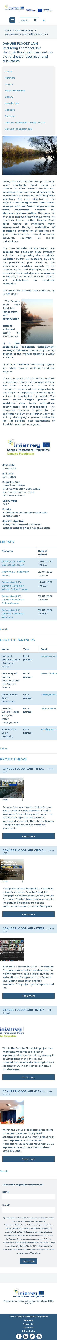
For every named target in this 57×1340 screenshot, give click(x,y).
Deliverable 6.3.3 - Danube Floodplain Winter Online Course (15, 586)
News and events (15, 90)
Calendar (10, 116)
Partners (10, 77)
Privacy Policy (28, 1331)
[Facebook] (19, 1336)
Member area (46, 20)
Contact (10, 109)
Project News (13, 759)
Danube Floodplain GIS (18, 128)
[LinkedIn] (25, 1336)
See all (4, 629)
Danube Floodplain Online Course (25, 122)
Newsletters (12, 103)
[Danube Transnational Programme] (28, 8)
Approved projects (24, 30)
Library (9, 84)
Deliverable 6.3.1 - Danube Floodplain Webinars (13, 613)
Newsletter (28, 1320)
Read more (28, 836)
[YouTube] (39, 1336)
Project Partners (17, 640)
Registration (28, 1324)
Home (8, 30)
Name (5, 1191)
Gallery (9, 96)
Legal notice (28, 1327)
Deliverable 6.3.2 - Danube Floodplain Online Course (13, 599)
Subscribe (29, 1261)
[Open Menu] (12, 20)
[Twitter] (32, 1336)
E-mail (5, 1205)
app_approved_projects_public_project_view (26, 34)
